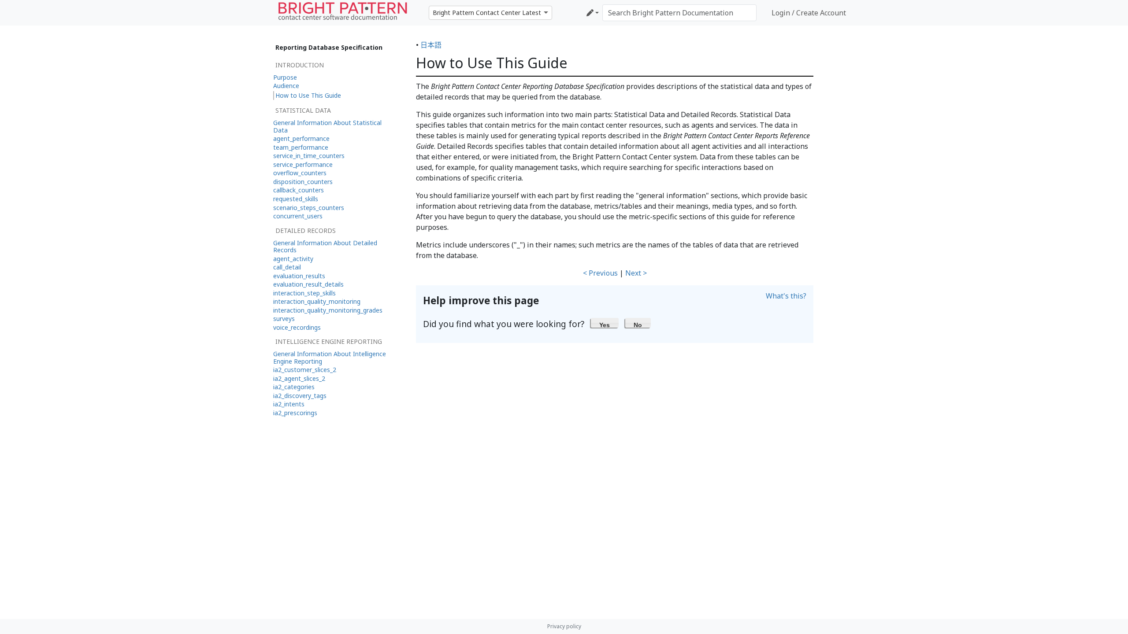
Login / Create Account (809, 13)
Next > (636, 273)
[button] (605, 323)
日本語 (431, 45)
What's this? (786, 296)
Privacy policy (564, 626)
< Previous (600, 273)
